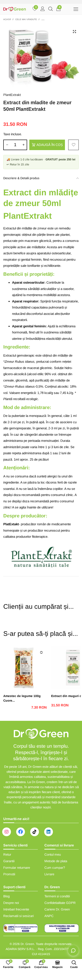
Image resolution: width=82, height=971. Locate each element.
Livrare (49, 874)
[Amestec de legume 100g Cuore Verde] (25, 667)
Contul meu (52, 854)
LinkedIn (48, 831)
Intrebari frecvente (16, 909)
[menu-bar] (76, 9)
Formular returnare (16, 867)
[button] (7, 145)
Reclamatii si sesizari (18, 916)
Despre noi (11, 903)
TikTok (34, 831)
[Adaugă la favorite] (73, 145)
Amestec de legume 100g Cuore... (22, 698)
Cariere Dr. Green (57, 909)
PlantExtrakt (12, 95)
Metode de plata (55, 861)
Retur (7, 854)
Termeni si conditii (57, 896)
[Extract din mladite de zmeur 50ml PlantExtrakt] (41, 56)
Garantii (8, 861)
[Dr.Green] (14, 9)
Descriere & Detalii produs (21, 178)
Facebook (20, 831)
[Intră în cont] (43, 9)
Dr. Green (27, 944)
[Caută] (50, 9)
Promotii (9, 874)
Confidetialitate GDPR (60, 903)
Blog (6, 896)
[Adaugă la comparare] (41, 652)
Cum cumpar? (54, 867)
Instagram (6, 831)
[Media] (74, 31)
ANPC (49, 916)
